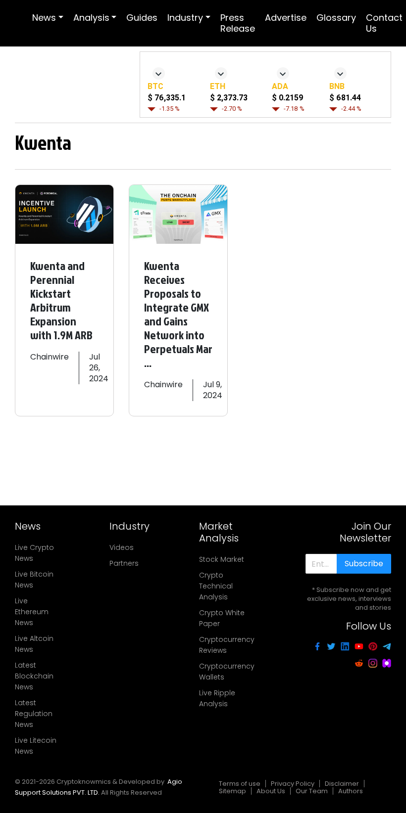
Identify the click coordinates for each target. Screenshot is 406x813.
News (44, 17)
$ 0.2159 (287, 97)
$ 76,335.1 (167, 97)
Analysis (91, 17)
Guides (141, 17)
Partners (124, 563)
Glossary (336, 17)
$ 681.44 (345, 97)
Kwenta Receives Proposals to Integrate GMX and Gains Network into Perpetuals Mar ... (178, 314)
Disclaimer (342, 783)
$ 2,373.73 (229, 97)
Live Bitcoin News (34, 579)
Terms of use (239, 783)
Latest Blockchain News (34, 676)
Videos (121, 547)
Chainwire (49, 356)
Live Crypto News (34, 552)
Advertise (285, 17)
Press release (237, 23)
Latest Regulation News (33, 713)
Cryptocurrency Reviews (226, 644)
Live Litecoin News (35, 745)
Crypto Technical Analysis (216, 586)
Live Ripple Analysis (217, 698)
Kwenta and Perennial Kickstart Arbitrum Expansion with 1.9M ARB (61, 300)
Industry (185, 17)
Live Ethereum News (32, 612)
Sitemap (232, 791)
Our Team (312, 791)
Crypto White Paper (222, 618)
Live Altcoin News (34, 643)
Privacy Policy (292, 783)
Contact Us (384, 23)
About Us (270, 791)
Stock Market (221, 559)
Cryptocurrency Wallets (226, 671)
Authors (350, 791)
